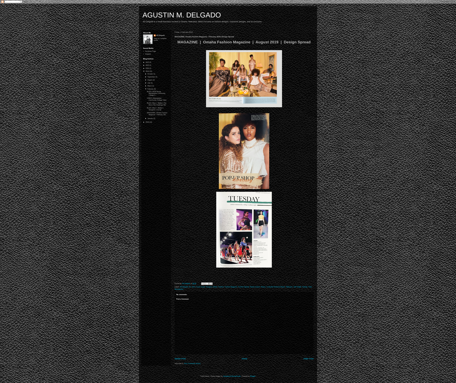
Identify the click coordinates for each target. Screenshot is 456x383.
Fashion (221, 287)
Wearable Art (179, 289)
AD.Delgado (160, 35)
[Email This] (202, 284)
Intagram (148, 54)
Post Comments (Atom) (192, 363)
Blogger (252, 376)
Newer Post (180, 359)
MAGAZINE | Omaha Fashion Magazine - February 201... (157, 114)
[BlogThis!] (204, 284)
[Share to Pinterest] (211, 284)
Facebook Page (150, 51)
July (149, 83)
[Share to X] (207, 284)
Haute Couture (255, 287)
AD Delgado (184, 287)
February (150, 89)
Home (244, 359)
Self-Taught (297, 287)
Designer (209, 287)
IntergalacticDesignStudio (232, 376)
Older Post (308, 359)
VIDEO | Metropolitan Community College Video (156, 99)
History (263, 287)
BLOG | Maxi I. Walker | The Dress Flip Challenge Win (156, 104)
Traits (310, 287)
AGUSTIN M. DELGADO (181, 15)
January (150, 118)
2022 (147, 65)
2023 (147, 62)
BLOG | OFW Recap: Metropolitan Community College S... (156, 93)
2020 (147, 68)
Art (190, 287)
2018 (147, 122)
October (150, 74)
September (151, 77)
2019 (147, 71)
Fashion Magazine (231, 287)
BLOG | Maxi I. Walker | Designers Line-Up (155, 109)
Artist (193, 287)
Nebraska (289, 287)
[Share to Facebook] (209, 284)
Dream (215, 287)
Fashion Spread (243, 287)
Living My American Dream (275, 287)
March (149, 86)
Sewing (304, 287)
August (150, 80)
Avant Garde (200, 287)
